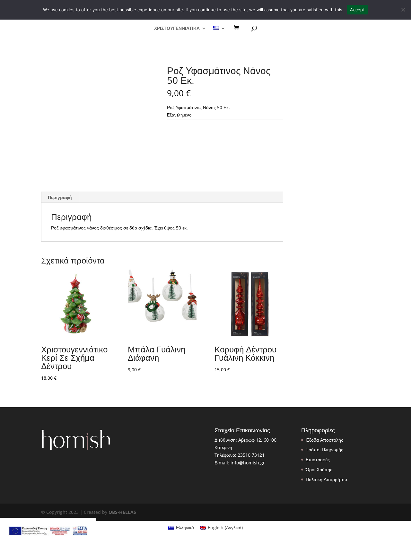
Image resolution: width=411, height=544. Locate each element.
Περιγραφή (60, 197)
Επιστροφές (318, 459)
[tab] (60, 197)
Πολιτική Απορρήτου (326, 479)
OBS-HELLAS (122, 512)
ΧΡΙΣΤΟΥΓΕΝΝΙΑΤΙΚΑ (177, 28)
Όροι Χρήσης (319, 469)
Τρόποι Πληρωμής (324, 449)
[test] (238, 27)
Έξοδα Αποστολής (324, 440)
